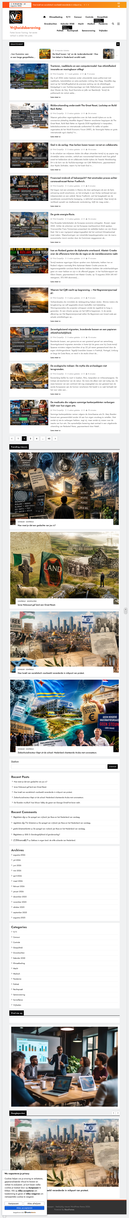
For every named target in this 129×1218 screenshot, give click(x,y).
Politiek (61, 30)
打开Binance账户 (20, 840)
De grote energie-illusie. (63, 214)
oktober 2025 (18, 907)
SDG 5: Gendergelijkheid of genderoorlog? (42, 834)
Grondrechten (50, 23)
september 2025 (20, 912)
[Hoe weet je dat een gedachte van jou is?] (87, 54)
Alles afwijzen (34, 1203)
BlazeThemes (69, 1209)
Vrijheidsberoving (25, 27)
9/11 (68, 17)
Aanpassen (13, 1203)
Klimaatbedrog (55, 17)
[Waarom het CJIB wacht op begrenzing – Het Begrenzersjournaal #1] (29, 300)
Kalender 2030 (67, 23)
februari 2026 (19, 886)
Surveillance (40, 122)
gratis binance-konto (21, 828)
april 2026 (17, 876)
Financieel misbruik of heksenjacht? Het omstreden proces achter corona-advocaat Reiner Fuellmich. (84, 179)
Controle (89, 17)
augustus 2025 (19, 917)
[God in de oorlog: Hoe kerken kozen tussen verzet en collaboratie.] (29, 155)
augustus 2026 (19, 855)
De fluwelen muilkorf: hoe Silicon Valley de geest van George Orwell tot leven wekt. (47, 802)
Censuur (78, 17)
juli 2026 (17, 860)
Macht (81, 23)
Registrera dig (19, 817)
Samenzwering (88, 30)
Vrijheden (103, 30)
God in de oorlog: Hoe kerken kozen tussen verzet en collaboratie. (84, 145)
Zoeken (15, 761)
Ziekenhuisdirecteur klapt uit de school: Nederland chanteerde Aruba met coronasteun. (57, 752)
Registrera (17, 834)
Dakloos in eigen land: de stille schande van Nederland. (53, 840)
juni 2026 (17, 865)
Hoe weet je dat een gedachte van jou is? (66, 5)
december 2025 (19, 896)
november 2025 (19, 902)
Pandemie (103, 23)
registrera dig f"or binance (24, 822)
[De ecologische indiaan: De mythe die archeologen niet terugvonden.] (29, 376)
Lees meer (55, 97)
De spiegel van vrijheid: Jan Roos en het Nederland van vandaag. (54, 817)
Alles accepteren (24, 1208)
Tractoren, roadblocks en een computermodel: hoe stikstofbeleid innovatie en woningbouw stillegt (83, 67)
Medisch (92, 23)
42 (49, 438)
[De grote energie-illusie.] (29, 224)
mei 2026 (17, 870)
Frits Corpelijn (58, 74)
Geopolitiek (102, 17)
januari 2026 (18, 891)
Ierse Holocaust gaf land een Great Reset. (37, 604)
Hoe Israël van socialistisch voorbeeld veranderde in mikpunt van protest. (51, 673)
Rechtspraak (72, 30)
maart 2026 (18, 881)
